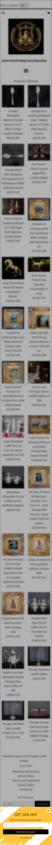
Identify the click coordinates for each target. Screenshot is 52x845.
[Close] (48, 810)
